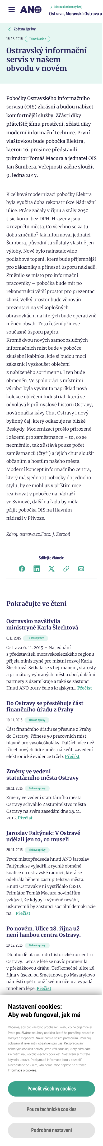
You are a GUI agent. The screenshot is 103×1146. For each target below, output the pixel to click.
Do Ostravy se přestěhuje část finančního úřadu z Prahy (44, 706)
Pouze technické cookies (51, 1109)
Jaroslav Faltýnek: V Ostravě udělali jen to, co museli (43, 836)
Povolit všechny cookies (51, 1088)
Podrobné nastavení (51, 1130)
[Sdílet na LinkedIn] (37, 568)
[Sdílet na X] (51, 568)
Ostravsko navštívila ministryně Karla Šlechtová (42, 624)
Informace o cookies (22, 1070)
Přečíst (84, 688)
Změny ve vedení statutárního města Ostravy (42, 774)
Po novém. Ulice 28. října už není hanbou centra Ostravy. (43, 931)
